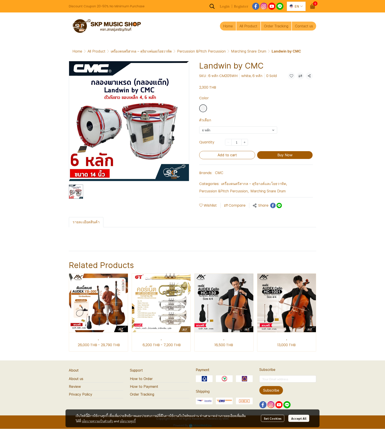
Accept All (298, 418)
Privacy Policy (80, 394)
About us (76, 378)
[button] (212, 6)
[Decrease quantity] (228, 142)
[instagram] (263, 6)
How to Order (141, 378)
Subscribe (271, 390)
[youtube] (271, 6)
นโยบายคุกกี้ (128, 421)
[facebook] (255, 6)
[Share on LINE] (279, 205)
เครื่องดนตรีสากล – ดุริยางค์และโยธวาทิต (141, 51)
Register (241, 6)
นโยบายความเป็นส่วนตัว (97, 421)
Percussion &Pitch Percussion (201, 51)
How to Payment (144, 386)
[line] (279, 6)
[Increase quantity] (245, 142)
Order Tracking (142, 394)
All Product (96, 51)
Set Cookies (272, 418)
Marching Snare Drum (248, 51)
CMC (219, 173)
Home (77, 51)
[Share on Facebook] (273, 205)
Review (75, 386)
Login (224, 6)
